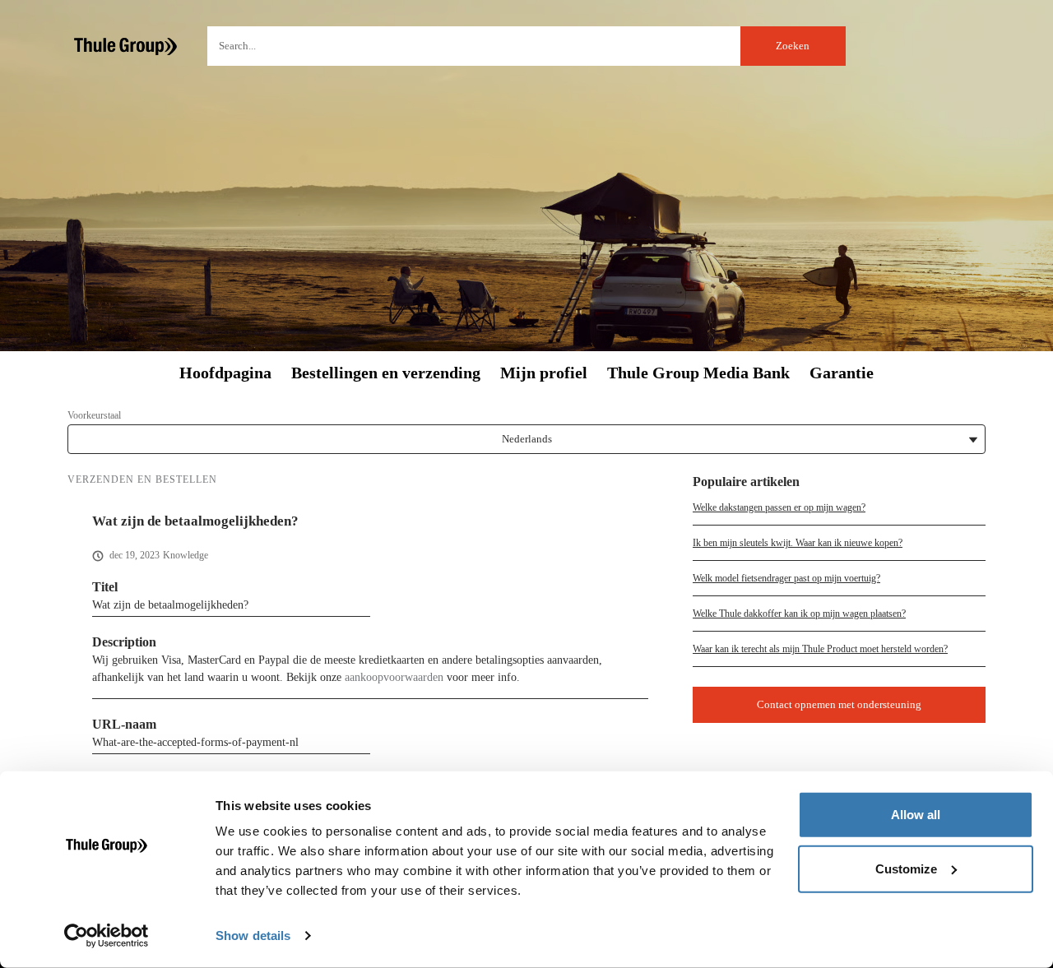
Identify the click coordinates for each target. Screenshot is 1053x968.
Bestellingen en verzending (385, 373)
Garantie (841, 373)
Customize (906, 868)
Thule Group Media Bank (698, 373)
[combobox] (526, 46)
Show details (253, 936)
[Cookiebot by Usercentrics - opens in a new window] (107, 936)
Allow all (915, 815)
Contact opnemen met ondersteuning (839, 704)
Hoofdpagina (225, 373)
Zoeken (792, 45)
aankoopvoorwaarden (394, 677)
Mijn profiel (543, 373)
